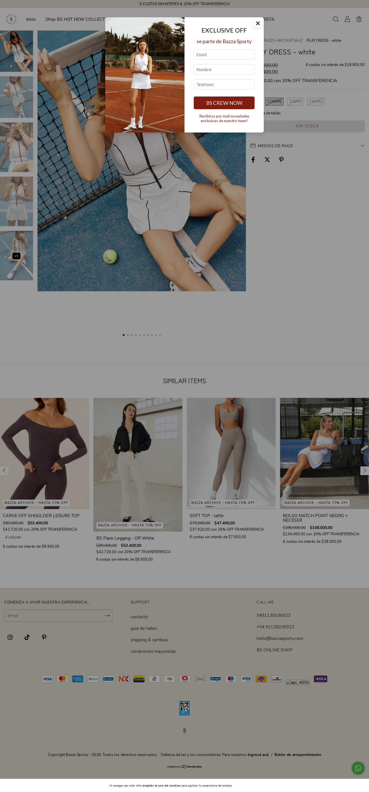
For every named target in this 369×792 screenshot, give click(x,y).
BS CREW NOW (224, 103)
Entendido (248, 785)
